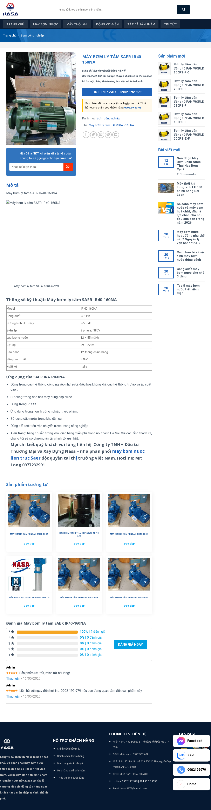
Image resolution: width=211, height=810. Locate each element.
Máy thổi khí (77, 24)
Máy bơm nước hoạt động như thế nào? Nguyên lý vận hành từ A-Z (191, 237)
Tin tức (170, 24)
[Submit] (183, 9)
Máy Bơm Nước (45, 24)
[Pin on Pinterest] (108, 134)
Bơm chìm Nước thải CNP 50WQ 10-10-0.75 (79, 534)
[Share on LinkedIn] (115, 134)
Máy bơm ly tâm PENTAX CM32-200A (29, 534)
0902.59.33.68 (132, 107)
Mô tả (12, 185)
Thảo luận (13, 678)
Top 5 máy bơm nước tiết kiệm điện (188, 289)
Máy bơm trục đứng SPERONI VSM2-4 (29, 598)
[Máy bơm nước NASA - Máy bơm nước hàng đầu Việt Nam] (26, 9)
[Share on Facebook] (86, 134)
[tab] (12, 185)
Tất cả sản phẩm (141, 24)
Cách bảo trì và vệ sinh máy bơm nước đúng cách (190, 256)
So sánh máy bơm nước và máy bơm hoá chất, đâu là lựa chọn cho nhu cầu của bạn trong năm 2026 (190, 213)
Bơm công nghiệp (32, 35)
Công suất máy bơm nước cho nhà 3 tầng (190, 272)
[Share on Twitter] (93, 134)
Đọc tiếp (29, 543)
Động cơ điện (107, 24)
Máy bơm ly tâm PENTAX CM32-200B (79, 598)
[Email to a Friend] (100, 134)
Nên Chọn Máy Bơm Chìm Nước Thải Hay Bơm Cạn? (189, 163)
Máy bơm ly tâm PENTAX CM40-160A (129, 598)
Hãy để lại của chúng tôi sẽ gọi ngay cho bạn (46, 156)
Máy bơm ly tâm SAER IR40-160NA (111, 125)
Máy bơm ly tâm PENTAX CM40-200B (129, 534)
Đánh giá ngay (130, 644)
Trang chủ (15, 24)
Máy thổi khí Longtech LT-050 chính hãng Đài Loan (189, 189)
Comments (186, 174)
